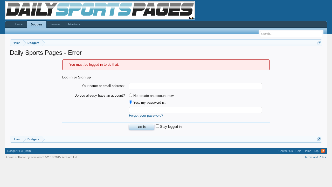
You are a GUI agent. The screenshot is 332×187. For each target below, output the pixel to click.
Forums (55, 24)
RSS (323, 151)
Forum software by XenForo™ (42, 157)
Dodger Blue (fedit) (19, 150)
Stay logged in (170, 127)
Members (74, 24)
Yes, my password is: (149, 102)
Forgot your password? (146, 115)
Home (19, 24)
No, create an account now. (153, 96)
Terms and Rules (315, 157)
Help (298, 150)
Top (316, 150)
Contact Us (286, 150)
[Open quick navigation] (319, 42)
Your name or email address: (103, 86)
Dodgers (37, 24)
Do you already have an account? (99, 95)
